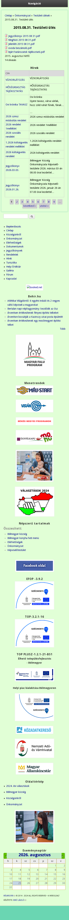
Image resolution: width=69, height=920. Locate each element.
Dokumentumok (15, 246)
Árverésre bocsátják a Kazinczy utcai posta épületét (35, 316)
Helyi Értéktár (13, 266)
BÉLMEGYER (9, 896)
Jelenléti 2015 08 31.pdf (21, 44)
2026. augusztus (35, 854)
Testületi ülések (41, 15)
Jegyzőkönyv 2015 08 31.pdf (24, 36)
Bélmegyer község (17, 534)
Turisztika (11, 262)
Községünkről (13, 234)
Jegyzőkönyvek (14, 250)
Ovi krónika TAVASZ (16, 104)
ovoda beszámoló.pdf (20, 48)
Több (62, 328)
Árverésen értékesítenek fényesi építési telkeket (32, 312)
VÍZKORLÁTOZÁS (15, 79)
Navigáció (34, 3)
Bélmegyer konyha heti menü (23, 538)
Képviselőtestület (16, 550)
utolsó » (44, 205)
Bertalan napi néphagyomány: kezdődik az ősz (32, 308)
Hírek (9, 258)
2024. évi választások (17, 786)
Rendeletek (12, 254)
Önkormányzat (23, 15)
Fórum (9, 274)
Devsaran (40, 916)
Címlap (8, 15)
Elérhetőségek (13, 242)
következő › (30, 205)
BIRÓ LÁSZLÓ (19, 900)
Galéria (10, 270)
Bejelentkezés (13, 226)
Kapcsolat (11, 278)
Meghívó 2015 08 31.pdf (22, 39)
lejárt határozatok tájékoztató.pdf (26, 52)
